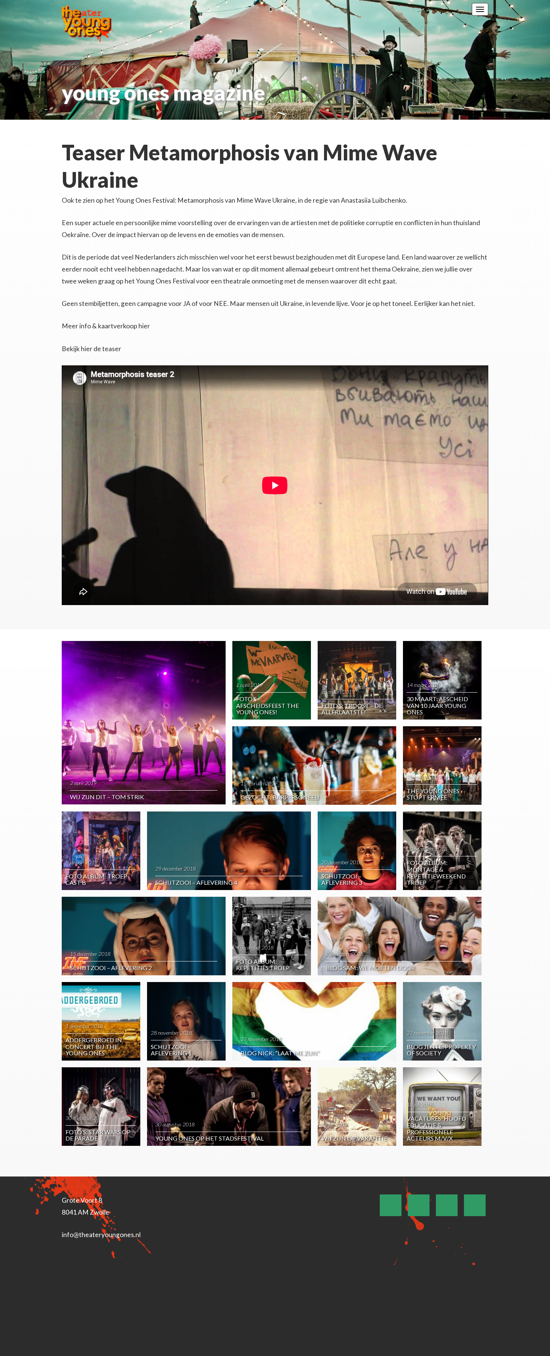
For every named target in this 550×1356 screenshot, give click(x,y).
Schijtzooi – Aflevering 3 (341, 879)
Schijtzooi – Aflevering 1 (171, 1050)
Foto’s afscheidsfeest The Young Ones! (267, 705)
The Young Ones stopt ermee (433, 794)
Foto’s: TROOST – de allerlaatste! (351, 709)
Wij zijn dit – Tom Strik (107, 796)
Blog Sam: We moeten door (370, 967)
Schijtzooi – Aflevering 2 (111, 967)
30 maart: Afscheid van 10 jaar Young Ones (437, 705)
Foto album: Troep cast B (96, 879)
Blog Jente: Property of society (441, 1050)
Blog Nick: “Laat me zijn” (280, 1052)
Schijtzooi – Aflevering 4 (196, 882)
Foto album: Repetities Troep (263, 965)
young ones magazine (163, 92)
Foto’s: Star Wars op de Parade (98, 1135)
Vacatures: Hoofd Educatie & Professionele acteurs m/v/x (436, 1128)
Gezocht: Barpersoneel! (280, 797)
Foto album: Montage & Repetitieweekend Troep (436, 872)
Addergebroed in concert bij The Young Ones (93, 1046)
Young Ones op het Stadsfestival (209, 1138)
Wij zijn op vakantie (354, 1138)
